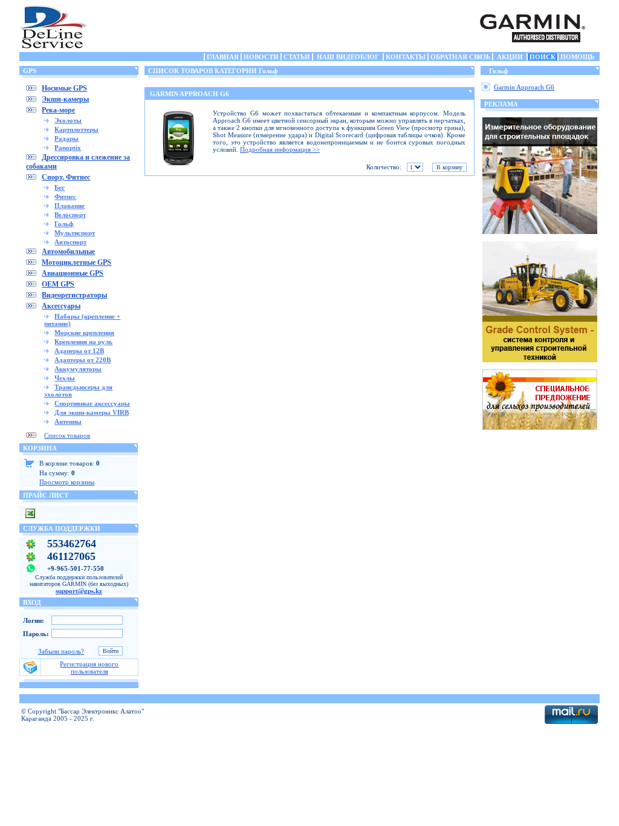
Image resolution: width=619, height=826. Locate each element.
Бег (59, 187)
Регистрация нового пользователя (89, 667)
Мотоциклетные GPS (76, 262)
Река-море (58, 110)
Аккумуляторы (78, 368)
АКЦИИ (510, 56)
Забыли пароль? (61, 651)
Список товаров (67, 435)
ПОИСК (543, 56)
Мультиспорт (74, 232)
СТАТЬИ (297, 56)
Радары (66, 138)
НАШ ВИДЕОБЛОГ (348, 56)
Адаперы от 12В (79, 350)
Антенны (68, 421)
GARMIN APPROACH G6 (189, 93)
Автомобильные (68, 251)
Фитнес (65, 196)
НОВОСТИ (261, 56)
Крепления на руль (83, 341)
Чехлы (64, 378)
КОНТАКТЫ (406, 56)
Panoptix (67, 147)
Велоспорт (70, 214)
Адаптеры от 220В (82, 359)
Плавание (69, 205)
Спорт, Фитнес (66, 177)
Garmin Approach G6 (524, 87)
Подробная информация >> (280, 149)
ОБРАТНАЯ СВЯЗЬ (460, 56)
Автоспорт (70, 242)
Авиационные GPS (72, 273)
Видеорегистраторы (74, 295)
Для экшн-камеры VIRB (91, 412)
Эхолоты (68, 120)
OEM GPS (58, 284)
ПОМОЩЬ (577, 56)
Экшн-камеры (65, 99)
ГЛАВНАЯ (223, 56)
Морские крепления (84, 332)
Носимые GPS (64, 88)
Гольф (64, 223)
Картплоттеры (76, 129)
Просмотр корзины (66, 482)
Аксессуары (61, 306)
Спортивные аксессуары (92, 403)
